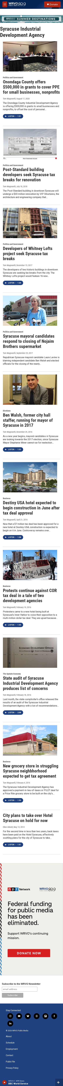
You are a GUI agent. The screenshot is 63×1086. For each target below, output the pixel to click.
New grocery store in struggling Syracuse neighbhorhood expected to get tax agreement (30, 771)
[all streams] (59, 1082)
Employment (12, 1049)
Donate (54, 4)
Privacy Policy (12, 1068)
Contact (9, 1055)
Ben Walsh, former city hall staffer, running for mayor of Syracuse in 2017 (28, 420)
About (9, 1036)
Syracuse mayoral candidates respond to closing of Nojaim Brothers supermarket (29, 341)
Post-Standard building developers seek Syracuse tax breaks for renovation (29, 174)
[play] (4, 1082)
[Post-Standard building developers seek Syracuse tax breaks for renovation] (30, 144)
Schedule (10, 1043)
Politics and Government (13, 77)
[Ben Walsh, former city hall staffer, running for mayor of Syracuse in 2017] (30, 389)
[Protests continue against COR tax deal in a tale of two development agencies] (30, 565)
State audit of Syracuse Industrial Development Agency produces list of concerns (30, 683)
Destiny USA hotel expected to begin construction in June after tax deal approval (31, 508)
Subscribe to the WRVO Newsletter (21, 984)
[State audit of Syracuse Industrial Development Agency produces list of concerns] (30, 653)
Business (6, 498)
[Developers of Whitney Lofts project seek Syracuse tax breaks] (30, 223)
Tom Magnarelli (9, 98)
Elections (7, 411)
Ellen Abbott (8, 827)
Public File (10, 1062)
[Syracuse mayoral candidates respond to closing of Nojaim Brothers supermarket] (30, 311)
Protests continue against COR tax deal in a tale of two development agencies (30, 595)
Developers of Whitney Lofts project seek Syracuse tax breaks (27, 253)
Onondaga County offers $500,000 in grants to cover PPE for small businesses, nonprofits (31, 87)
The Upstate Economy (12, 674)
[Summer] (31, 19)
